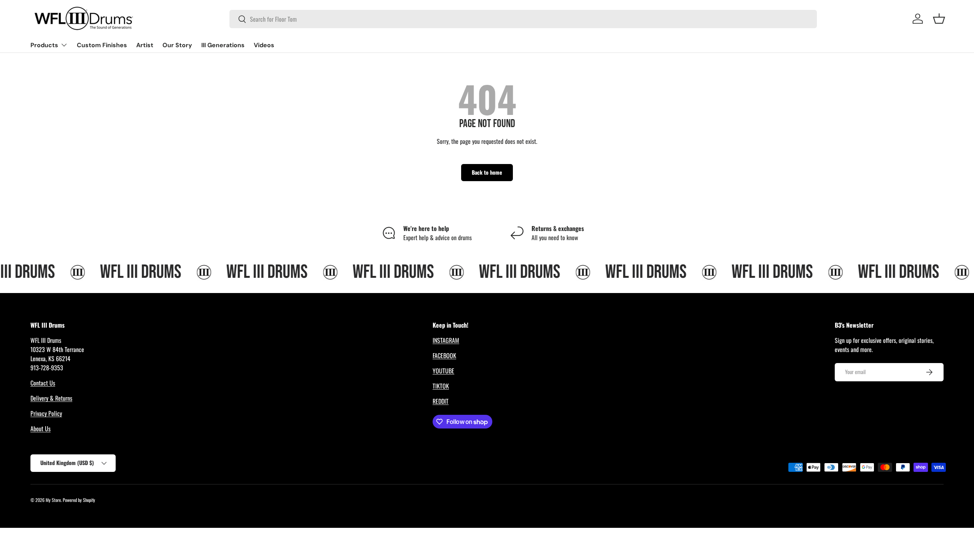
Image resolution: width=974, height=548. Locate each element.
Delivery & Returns (51, 398)
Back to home (487, 172)
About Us (40, 428)
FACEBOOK (444, 355)
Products (44, 45)
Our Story (177, 45)
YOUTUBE (443, 370)
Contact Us (42, 382)
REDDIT (441, 401)
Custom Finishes (102, 45)
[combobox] (523, 19)
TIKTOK (441, 385)
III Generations (223, 45)
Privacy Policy (46, 413)
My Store (53, 500)
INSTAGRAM (446, 340)
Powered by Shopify (79, 500)
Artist (144, 45)
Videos (264, 45)
